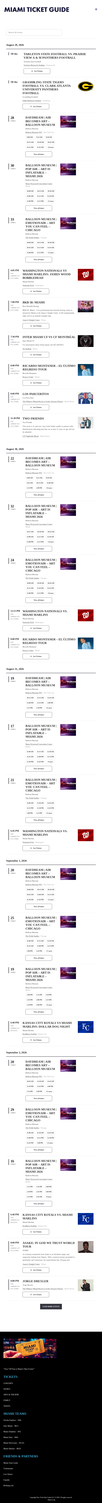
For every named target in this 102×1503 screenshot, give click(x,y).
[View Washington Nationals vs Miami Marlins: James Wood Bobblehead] (86, 275)
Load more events (51, 1307)
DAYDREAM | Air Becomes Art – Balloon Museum (40, 121)
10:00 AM (30, 191)
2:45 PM (39, 1192)
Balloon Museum (32, 129)
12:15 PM (40, 201)
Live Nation (7, 1474)
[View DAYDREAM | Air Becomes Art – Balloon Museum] (68, 122)
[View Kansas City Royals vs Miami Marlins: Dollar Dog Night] (86, 1027)
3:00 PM (39, 1005)
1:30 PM (39, 708)
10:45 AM (51, 142)
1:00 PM (50, 703)
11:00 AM (30, 196)
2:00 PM (39, 488)
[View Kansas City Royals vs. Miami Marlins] (86, 1219)
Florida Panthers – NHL (12, 1420)
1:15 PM (30, 488)
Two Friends (27, 422)
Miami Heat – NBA (10, 1437)
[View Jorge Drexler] (86, 1285)
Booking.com (8, 1486)
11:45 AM (40, 147)
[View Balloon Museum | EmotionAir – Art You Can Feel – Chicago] (68, 223)
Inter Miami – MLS (10, 1426)
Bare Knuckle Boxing (31, 306)
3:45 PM (39, 1197)
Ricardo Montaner (30, 373)
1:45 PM (39, 951)
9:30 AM (49, 137)
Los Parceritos (36, 394)
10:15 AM (30, 142)
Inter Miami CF (28, 341)
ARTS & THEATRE (11, 1395)
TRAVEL (7, 1406)
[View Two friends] (86, 423)
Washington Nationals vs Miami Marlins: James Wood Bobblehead (47, 274)
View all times (39, 154)
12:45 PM (40, 762)
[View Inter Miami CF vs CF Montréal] (86, 341)
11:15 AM (30, 147)
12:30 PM (30, 762)
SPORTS (6, 1389)
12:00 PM (30, 201)
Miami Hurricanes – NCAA (13, 1443)
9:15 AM (39, 137)
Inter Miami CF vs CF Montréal (49, 337)
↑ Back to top (51, 1500)
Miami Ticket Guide (51, 1319)
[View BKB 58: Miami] (86, 306)
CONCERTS (8, 1383)
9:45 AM (30, 483)
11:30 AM (50, 196)
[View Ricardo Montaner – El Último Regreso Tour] (86, 370)
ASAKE (25, 1250)
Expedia (6, 1480)
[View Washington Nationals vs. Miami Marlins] (86, 615)
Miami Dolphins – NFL (12, 1432)
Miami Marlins (28, 282)
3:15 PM (30, 1197)
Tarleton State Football (32, 62)
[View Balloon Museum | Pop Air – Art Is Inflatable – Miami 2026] (68, 169)
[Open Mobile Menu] (96, 9)
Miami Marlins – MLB (12, 1449)
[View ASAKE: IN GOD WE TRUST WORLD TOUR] (86, 1247)
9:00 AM (30, 137)
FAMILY (6, 1400)
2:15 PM (48, 1000)
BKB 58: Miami (34, 302)
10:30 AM (40, 142)
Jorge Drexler (35, 1281)
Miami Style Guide (10, 1463)
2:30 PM (30, 1005)
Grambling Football (30, 97)
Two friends (33, 418)
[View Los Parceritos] (86, 398)
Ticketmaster (8, 1469)
